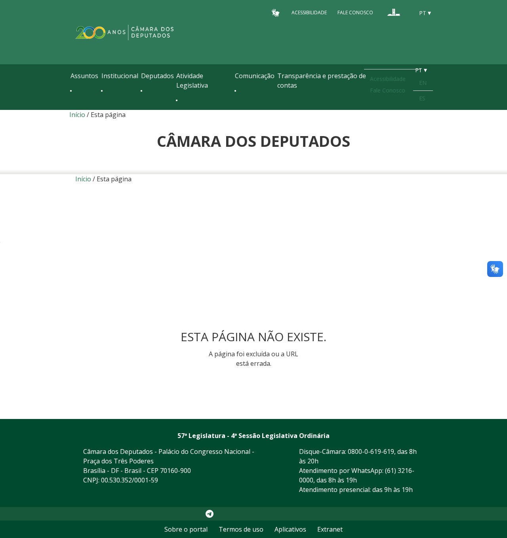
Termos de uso (241, 529)
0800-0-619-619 (371, 451)
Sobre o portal (186, 529)
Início (77, 114)
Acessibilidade (309, 12)
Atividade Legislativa (192, 80)
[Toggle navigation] (74, 108)
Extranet (330, 529)
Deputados (157, 75)
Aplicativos (290, 529)
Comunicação (254, 75)
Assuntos (84, 75)
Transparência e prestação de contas (321, 80)
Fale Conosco (355, 12)
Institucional (119, 75)
